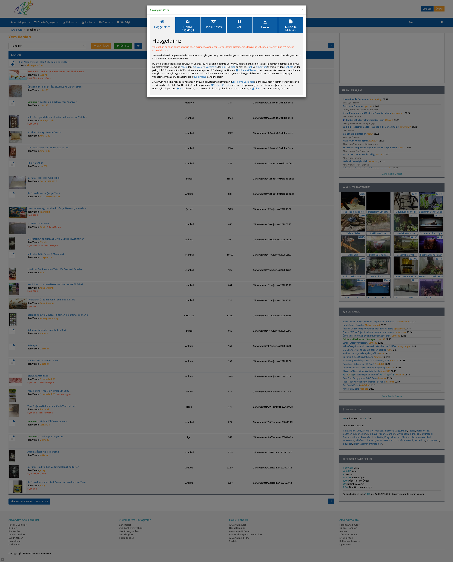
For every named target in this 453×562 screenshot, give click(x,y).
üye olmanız (200, 76)
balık (224, 66)
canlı (249, 66)
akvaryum (261, 66)
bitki (233, 66)
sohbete (288, 66)
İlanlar (258, 88)
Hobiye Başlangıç (244, 81)
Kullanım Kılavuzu (247, 70)
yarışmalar (211, 66)
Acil (181, 88)
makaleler (198, 66)
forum (184, 66)
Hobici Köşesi (221, 85)
